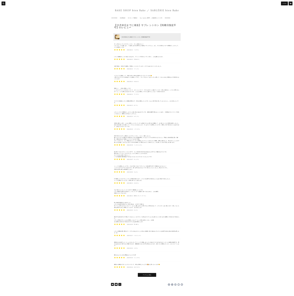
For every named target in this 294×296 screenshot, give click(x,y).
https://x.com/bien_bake (172, 284)
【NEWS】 (167, 18)
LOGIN (284, 3)
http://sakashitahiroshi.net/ (182, 284)
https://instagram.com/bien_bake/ (175, 284)
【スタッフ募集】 (132, 18)
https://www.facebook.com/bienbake (169, 284)
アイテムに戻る (147, 275)
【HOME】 (114, 18)
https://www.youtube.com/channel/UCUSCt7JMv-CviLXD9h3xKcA (178, 284)
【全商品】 (122, 18)
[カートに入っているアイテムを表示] (290, 3)
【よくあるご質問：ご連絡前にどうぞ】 (151, 18)
